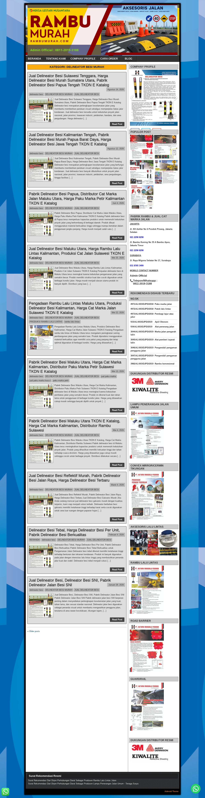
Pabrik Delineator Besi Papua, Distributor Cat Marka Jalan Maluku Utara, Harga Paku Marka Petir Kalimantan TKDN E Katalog (76, 198)
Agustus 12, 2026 (115, 148)
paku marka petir (61, 380)
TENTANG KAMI (56, 58)
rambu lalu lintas (72, 321)
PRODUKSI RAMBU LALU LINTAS (46, 321)
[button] (196, 789)
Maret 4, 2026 (117, 485)
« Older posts (33, 631)
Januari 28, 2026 (116, 585)
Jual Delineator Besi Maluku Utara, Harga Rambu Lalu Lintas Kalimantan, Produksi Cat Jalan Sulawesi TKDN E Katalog (76, 253)
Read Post (117, 124)
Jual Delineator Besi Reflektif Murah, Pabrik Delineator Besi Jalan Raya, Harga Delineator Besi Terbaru (74, 477)
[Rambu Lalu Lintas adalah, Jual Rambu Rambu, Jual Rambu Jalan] (166, 172)
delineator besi (36, 94)
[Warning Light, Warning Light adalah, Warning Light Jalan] (166, 147)
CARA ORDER (109, 58)
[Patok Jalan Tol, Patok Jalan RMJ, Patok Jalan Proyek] (141, 172)
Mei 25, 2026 (118, 258)
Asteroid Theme (171, 791)
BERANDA (34, 58)
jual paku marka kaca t (40, 380)
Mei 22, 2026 (118, 312)
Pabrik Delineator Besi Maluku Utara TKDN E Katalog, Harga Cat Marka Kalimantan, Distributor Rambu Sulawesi (74, 425)
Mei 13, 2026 (118, 371)
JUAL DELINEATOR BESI (86, 94)
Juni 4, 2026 (118, 203)
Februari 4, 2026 (116, 534)
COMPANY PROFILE (82, 58)
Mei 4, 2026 (118, 430)
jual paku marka (108, 376)
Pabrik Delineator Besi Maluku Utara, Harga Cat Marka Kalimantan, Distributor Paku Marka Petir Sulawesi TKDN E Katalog (75, 367)
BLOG (128, 58)
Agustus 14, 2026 (115, 89)
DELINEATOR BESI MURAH (58, 94)
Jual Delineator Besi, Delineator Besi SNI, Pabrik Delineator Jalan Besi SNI (70, 582)
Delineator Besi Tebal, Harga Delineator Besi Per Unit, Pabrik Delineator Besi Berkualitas (74, 532)
